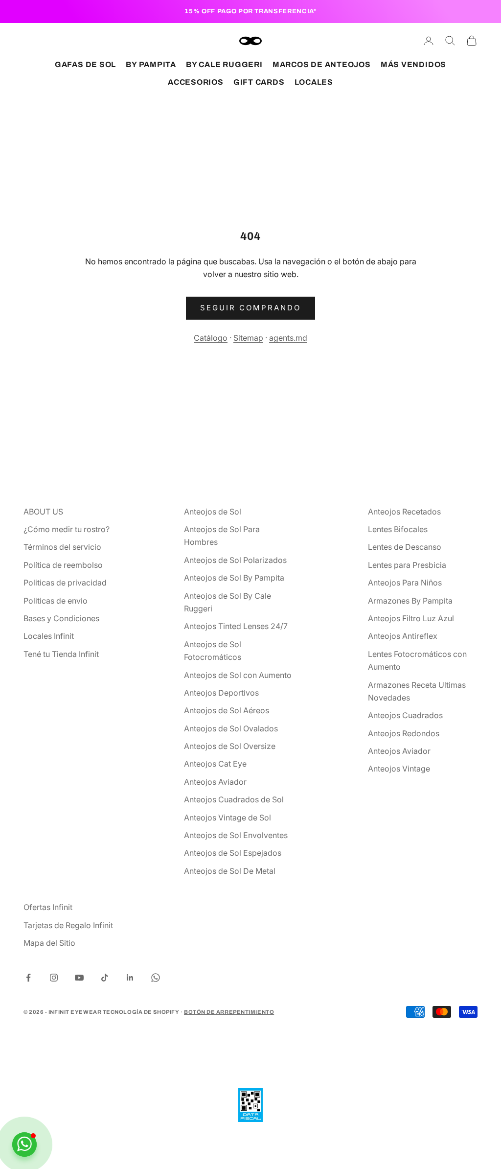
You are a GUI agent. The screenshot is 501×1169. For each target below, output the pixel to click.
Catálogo (211, 338)
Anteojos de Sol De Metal (229, 871)
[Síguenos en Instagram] (54, 977)
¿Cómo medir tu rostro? (66, 529)
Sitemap (248, 338)
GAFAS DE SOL (85, 64)
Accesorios (196, 82)
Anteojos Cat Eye (215, 764)
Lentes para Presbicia (407, 565)
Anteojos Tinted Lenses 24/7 (236, 626)
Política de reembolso (63, 565)
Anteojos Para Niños (405, 582)
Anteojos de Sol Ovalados (231, 728)
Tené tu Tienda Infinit (61, 654)
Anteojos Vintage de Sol (227, 817)
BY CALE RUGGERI (224, 64)
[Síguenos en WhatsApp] (155, 977)
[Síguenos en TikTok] (105, 977)
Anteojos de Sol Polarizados (235, 560)
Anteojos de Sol (212, 511)
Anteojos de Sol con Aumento (238, 675)
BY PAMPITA (151, 64)
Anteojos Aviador (215, 782)
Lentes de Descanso (404, 547)
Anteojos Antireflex (402, 636)
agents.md (288, 338)
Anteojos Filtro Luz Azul (411, 618)
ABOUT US (43, 511)
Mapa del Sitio (49, 943)
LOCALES (314, 82)
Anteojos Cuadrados (405, 715)
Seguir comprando (250, 307)
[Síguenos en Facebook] (28, 977)
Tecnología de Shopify (141, 1012)
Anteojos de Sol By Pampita (234, 578)
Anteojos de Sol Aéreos (226, 710)
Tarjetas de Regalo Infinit (68, 925)
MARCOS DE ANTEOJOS (322, 64)
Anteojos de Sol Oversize (229, 746)
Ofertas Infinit (47, 907)
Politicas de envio (55, 601)
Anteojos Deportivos (221, 693)
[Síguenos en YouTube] (79, 977)
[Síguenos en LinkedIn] (130, 977)
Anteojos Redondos (403, 733)
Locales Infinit (48, 636)
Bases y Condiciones (61, 618)
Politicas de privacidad (65, 582)
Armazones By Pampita (410, 601)
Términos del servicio (62, 547)
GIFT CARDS (259, 82)
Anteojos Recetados (404, 511)
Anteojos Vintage (399, 768)
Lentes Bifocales (398, 529)
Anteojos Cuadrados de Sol (234, 799)
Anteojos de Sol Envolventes (236, 835)
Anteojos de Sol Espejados (232, 853)
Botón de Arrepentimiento (229, 1012)
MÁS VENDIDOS (413, 64)
